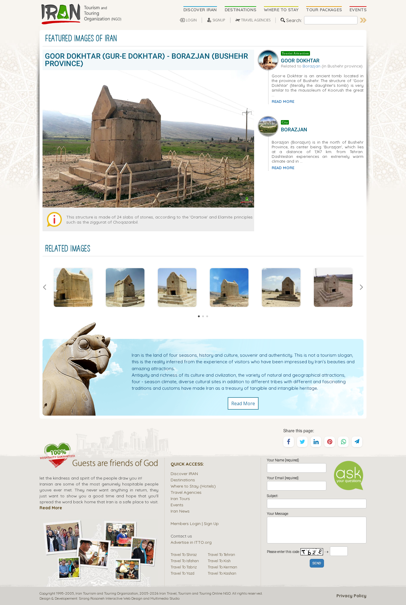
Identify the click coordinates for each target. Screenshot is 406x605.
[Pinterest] (329, 441)
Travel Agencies (186, 492)
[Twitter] (302, 441)
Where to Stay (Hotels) (193, 485)
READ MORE (283, 101)
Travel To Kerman (222, 567)
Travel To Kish (219, 560)
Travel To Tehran (221, 554)
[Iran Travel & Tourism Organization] (81, 14)
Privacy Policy (351, 595)
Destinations (183, 479)
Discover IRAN (184, 473)
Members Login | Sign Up (195, 523)
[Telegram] (357, 441)
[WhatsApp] (343, 441)
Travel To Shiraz (184, 554)
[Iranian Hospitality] (99, 464)
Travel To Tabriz (184, 567)
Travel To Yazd (182, 573)
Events (177, 504)
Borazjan (311, 65)
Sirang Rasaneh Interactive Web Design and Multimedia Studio (129, 598)
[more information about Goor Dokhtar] (269, 59)
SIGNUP (219, 20)
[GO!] (363, 20)
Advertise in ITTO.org (191, 542)
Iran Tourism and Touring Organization (106, 593)
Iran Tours (180, 498)
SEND (316, 563)
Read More (243, 403)
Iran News (180, 510)
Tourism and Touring (194, 593)
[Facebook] (288, 441)
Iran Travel (168, 593)
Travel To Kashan (222, 573)
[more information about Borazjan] (269, 126)
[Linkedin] (316, 441)
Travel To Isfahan (185, 560)
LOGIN (191, 20)
